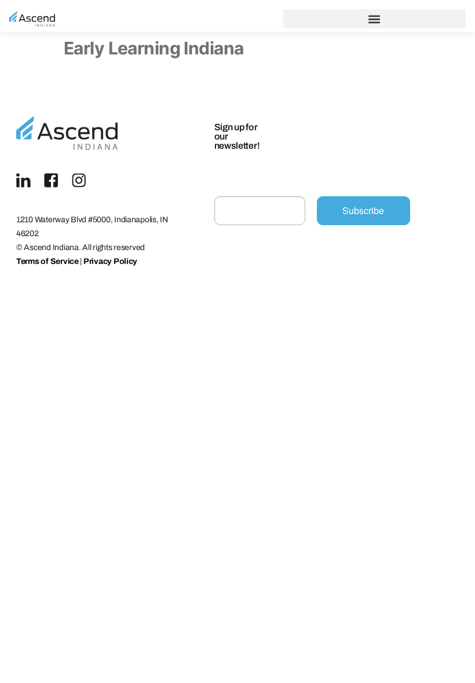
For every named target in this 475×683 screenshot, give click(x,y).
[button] (374, 18)
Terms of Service (47, 261)
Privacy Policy (110, 261)
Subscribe (363, 210)
